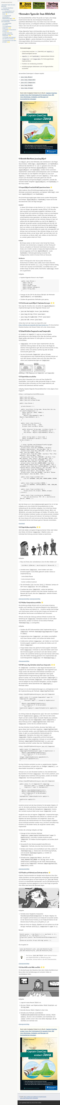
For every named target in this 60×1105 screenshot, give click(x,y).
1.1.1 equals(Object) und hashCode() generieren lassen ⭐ (8, 12)
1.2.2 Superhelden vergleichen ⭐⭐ (6, 27)
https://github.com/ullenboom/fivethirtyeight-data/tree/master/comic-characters (33, 1097)
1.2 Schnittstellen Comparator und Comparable (8, 21)
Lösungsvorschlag (24, 599)
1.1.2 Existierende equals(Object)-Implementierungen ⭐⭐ (8, 17)
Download (22, 523)
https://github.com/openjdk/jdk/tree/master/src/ (34, 325)
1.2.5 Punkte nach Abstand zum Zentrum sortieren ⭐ (8, 38)
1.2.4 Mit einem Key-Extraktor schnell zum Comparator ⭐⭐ (7, 34)
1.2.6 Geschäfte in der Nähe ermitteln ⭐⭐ (9, 41)
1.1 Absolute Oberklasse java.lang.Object (7, 8)
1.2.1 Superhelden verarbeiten (6, 24)
